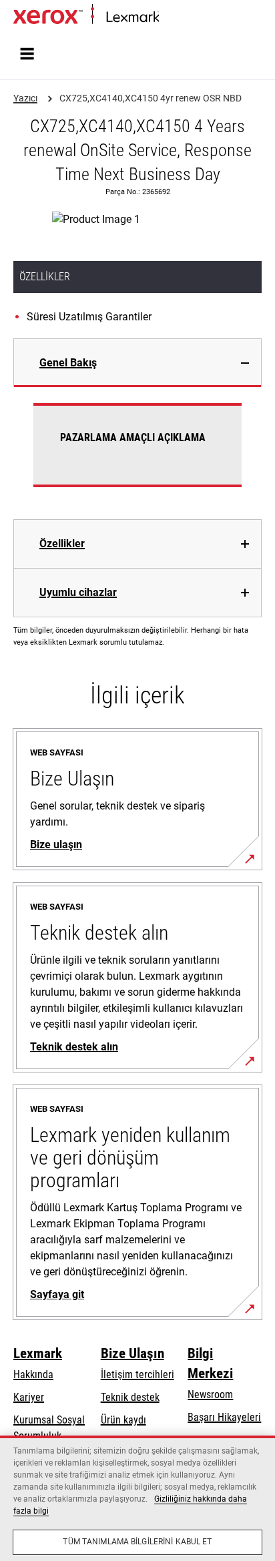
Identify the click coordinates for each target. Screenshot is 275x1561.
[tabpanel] (137, 453)
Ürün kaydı (123, 1420)
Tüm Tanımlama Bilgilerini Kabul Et (137, 1541)
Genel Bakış (68, 362)
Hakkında (33, 1374)
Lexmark (37, 1353)
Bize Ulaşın (132, 1353)
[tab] (137, 362)
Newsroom (210, 1394)
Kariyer (28, 1397)
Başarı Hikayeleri (224, 1417)
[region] (137, 1498)
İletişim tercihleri (137, 1374)
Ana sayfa (177, 17)
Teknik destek (130, 1397)
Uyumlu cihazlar (78, 592)
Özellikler (62, 543)
